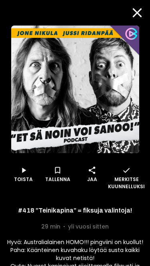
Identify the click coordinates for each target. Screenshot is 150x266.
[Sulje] (137, 13)
